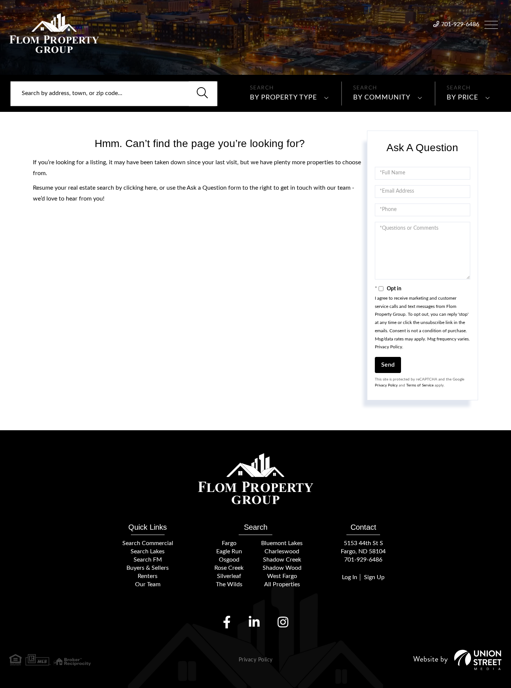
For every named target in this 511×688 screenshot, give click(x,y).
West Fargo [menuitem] (282, 576)
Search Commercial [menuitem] (147, 543)
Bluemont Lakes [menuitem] (282, 543)
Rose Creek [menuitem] (229, 568)
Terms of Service (420, 385)
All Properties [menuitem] (282, 584)
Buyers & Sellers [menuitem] (147, 568)
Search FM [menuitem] (148, 560)
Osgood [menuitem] (229, 560)
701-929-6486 (460, 24)
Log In (349, 577)
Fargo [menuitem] (229, 543)
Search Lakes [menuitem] (148, 551)
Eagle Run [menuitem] (229, 551)
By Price (462, 97)
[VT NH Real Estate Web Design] (457, 659)
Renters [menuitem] (147, 576)
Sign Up (374, 577)
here (150, 188)
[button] (202, 93)
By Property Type (283, 97)
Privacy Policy (388, 347)
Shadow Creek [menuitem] (282, 560)
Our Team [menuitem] (147, 584)
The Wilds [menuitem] (229, 584)
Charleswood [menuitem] (281, 551)
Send (388, 365)
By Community (381, 97)
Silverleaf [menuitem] (229, 576)
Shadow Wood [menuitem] (282, 568)
